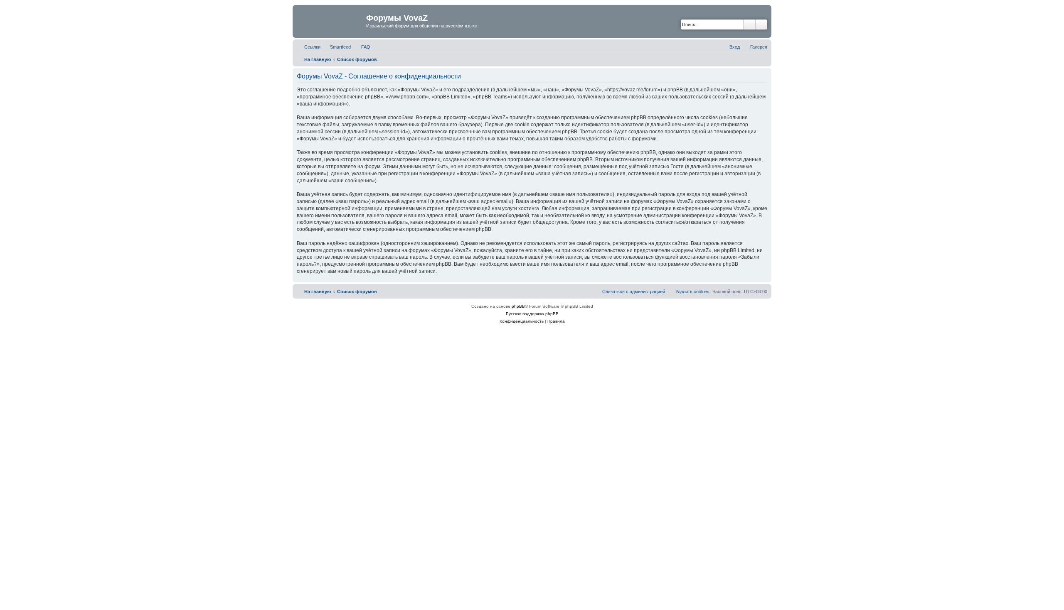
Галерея (758, 46)
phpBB (518, 306)
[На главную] (330, 20)
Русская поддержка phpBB (532, 313)
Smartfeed (340, 46)
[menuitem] (362, 47)
